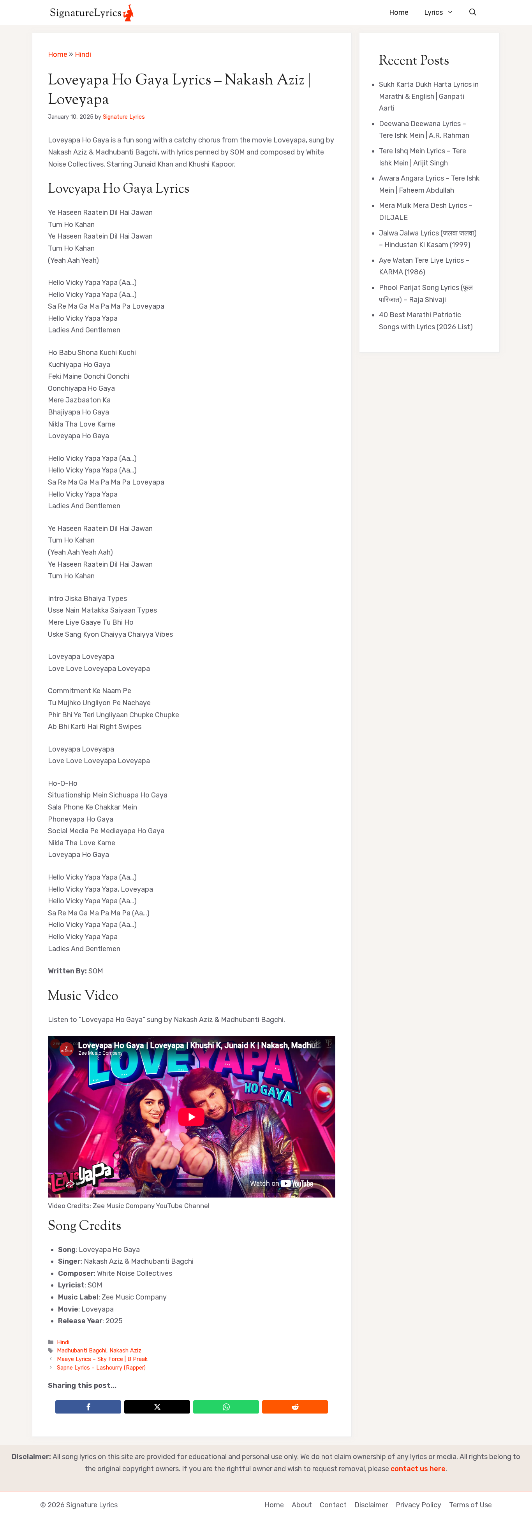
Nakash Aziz (125, 1350)
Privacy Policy (418, 1505)
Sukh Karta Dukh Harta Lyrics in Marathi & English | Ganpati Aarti (429, 96)
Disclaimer (371, 1505)
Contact (333, 1505)
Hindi (83, 54)
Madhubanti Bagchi (81, 1350)
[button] (473, 12)
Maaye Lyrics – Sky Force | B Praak (102, 1359)
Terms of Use (470, 1505)
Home (399, 12)
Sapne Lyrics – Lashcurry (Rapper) (101, 1367)
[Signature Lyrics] (92, 12)
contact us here (418, 1469)
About (302, 1505)
